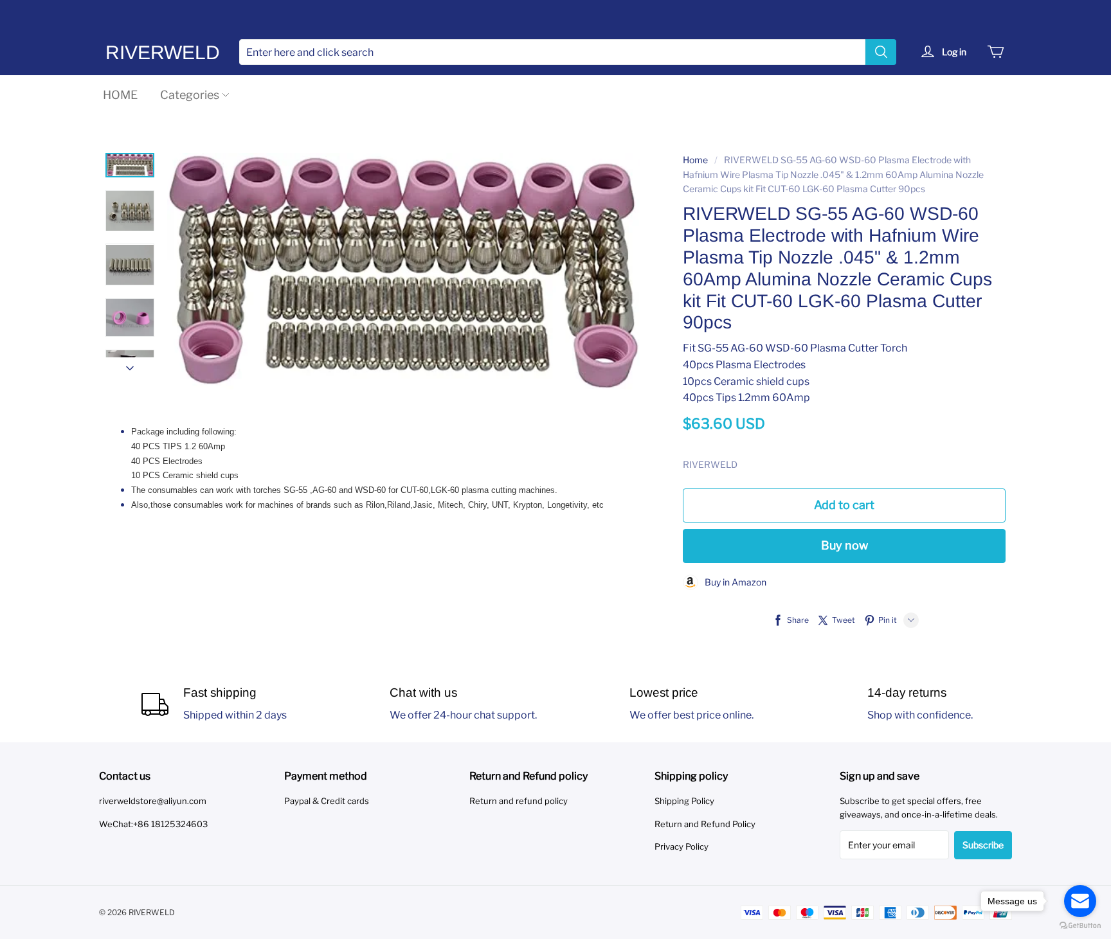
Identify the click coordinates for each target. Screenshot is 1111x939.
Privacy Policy (682, 846)
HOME (120, 95)
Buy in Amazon (732, 582)
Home (695, 159)
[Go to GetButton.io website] (1080, 926)
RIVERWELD (162, 52)
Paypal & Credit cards (326, 801)
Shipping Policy (684, 801)
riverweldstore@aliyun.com (152, 801)
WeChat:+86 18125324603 (153, 824)
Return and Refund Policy (705, 824)
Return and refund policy (518, 801)
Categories (189, 95)
